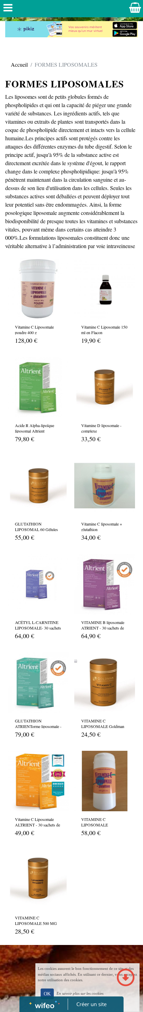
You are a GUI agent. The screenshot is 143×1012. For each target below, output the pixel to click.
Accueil (19, 64)
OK (47, 993)
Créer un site (91, 1004)
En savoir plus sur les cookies (80, 993)
